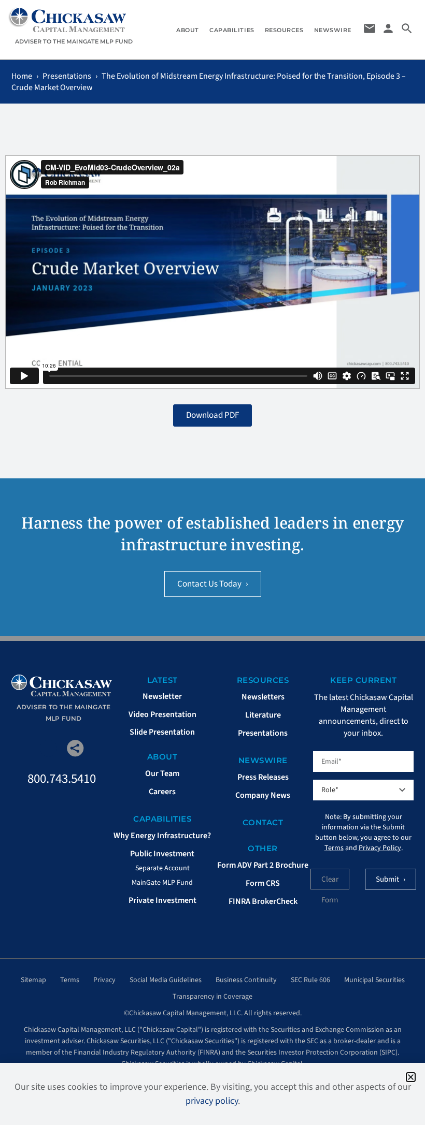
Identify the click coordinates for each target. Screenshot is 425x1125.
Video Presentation (162, 714)
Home (21, 76)
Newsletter (162, 696)
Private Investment (162, 900)
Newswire (332, 30)
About (187, 30)
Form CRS (263, 883)
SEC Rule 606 (310, 980)
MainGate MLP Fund (162, 883)
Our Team (162, 773)
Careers (162, 791)
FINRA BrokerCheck (263, 901)
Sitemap (33, 980)
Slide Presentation (162, 732)
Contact (263, 822)
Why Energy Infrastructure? (162, 835)
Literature (263, 715)
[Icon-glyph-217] (48, 748)
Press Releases (263, 777)
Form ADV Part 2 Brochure (262, 865)
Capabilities (231, 30)
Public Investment (162, 853)
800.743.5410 (61, 778)
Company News (262, 795)
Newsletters (263, 697)
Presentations (66, 76)
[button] (411, 1077)
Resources (284, 30)
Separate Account (162, 868)
